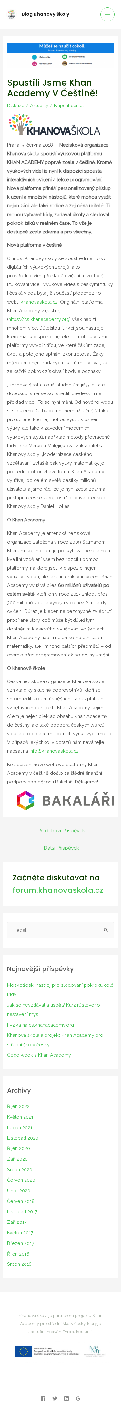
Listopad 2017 (22, 1211)
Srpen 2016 (19, 1264)
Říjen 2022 (18, 1106)
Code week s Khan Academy (39, 1055)
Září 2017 (17, 1222)
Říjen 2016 (18, 1253)
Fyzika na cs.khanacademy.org (40, 1024)
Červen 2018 (21, 1201)
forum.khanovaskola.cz (58, 890)
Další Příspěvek (61, 848)
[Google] (78, 1398)
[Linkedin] (66, 1398)
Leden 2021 (19, 1127)
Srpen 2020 (19, 1169)
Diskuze (16, 105)
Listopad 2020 (22, 1138)
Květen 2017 (20, 1232)
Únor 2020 (18, 1190)
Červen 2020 (21, 1180)
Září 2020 (17, 1159)
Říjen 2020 (18, 1148)
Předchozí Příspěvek (61, 830)
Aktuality (39, 105)
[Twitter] (54, 1398)
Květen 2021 (20, 1117)
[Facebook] (43, 1398)
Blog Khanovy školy (45, 14)
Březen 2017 (20, 1243)
